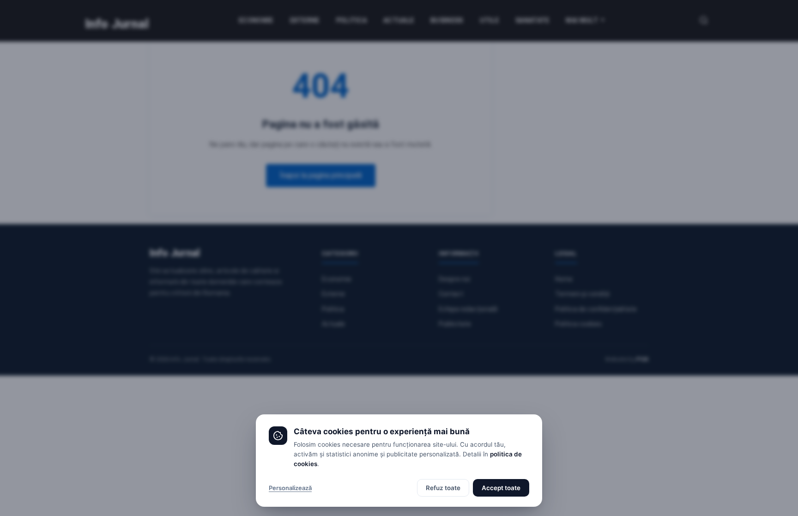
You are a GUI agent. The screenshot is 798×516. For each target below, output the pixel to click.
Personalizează (290, 488)
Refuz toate (443, 488)
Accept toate (501, 488)
